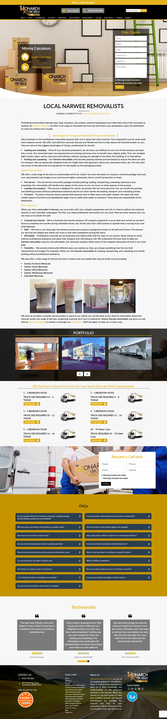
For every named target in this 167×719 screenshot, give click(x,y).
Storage (119, 18)
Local (30, 18)
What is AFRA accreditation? (98, 560)
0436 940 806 (28, 678)
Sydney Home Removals (35, 266)
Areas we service (70, 708)
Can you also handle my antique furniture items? (105, 577)
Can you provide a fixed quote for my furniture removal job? (110, 516)
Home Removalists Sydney (73, 690)
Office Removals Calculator (74, 699)
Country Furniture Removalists (75, 687)
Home (67, 678)
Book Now (29, 404)
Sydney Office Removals (35, 269)
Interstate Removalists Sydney (75, 685)
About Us (68, 681)
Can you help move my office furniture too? (34, 560)
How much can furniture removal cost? (33, 535)
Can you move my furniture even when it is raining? (38, 586)
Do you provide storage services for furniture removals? (108, 569)
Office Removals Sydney (73, 692)
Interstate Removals (33, 275)
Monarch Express (40, 125)
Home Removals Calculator (74, 696)
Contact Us (68, 712)
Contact (128, 18)
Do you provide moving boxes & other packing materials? (40, 544)
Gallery (99, 18)
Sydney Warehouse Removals (38, 272)
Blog (66, 710)
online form (76, 321)
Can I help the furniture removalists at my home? (37, 577)
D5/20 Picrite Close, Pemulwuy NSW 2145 (31, 684)
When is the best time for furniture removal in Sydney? (108, 552)
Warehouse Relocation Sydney (75, 694)
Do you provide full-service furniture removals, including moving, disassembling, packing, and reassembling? (43, 517)
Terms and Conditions (72, 706)
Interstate (62, 18)
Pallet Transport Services (73, 703)
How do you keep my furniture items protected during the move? (43, 552)
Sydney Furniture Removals (37, 263)
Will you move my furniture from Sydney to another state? (40, 527)
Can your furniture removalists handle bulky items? (106, 544)
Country (51, 18)
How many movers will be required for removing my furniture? (111, 535)
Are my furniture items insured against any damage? (107, 527)
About (23, 18)
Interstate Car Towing (72, 701)
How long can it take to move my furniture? (34, 569)
